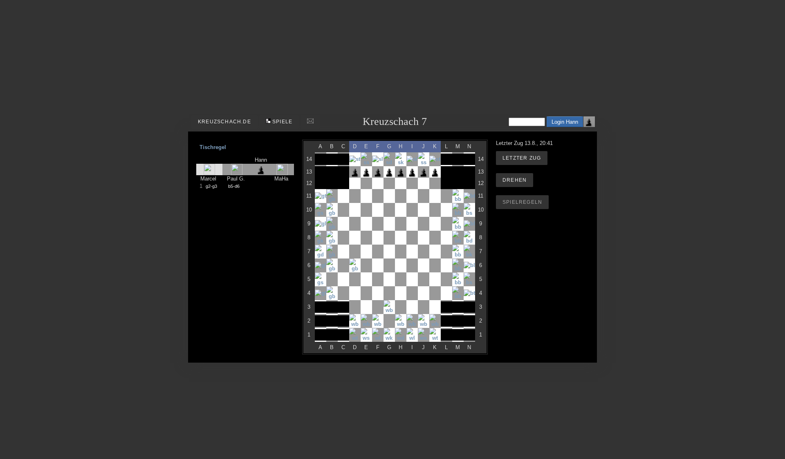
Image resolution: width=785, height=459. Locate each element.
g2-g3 (211, 186)
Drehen (514, 180)
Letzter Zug (521, 158)
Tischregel (213, 147)
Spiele (281, 122)
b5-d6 (234, 186)
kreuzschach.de (224, 122)
